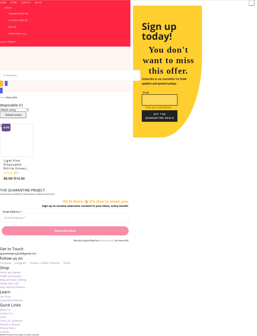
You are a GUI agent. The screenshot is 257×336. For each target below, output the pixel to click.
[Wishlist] (1, 82)
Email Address (12, 211)
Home (3, 97)
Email (146, 92)
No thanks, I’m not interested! (193, 159)
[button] (65, 7)
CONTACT (26, 2)
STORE (13, 2)
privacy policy (107, 240)
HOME (3, 2)
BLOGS (38, 2)
